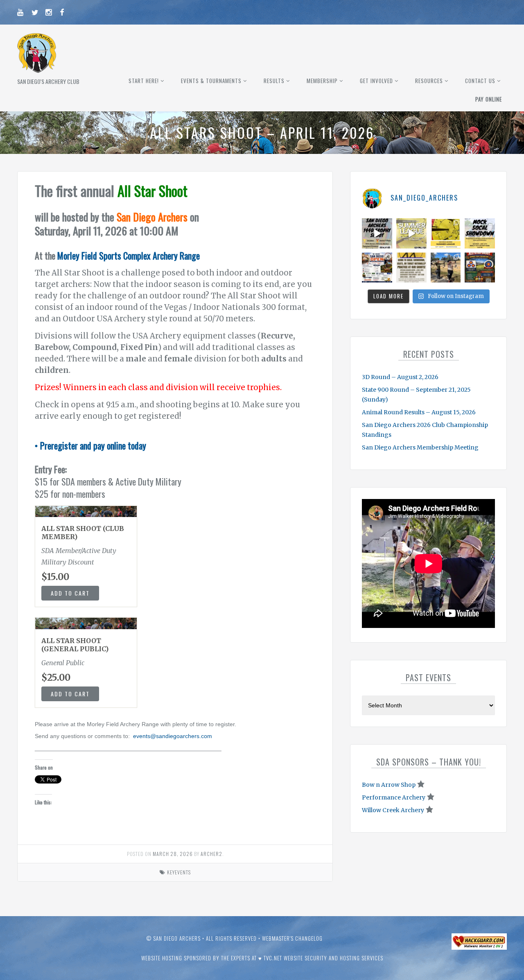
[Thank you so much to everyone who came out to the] (446, 268)
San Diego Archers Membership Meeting (420, 447)
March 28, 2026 (173, 853)
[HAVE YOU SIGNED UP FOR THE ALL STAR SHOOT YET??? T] (480, 268)
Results (274, 81)
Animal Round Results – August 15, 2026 (419, 412)
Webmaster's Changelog (292, 938)
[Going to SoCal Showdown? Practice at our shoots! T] (411, 268)
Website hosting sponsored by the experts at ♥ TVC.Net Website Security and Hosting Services (262, 958)
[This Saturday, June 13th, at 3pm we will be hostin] (480, 233)
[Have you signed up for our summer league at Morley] (411, 233)
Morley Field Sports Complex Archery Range (128, 255)
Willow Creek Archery (393, 810)
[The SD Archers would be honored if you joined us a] (446, 233)
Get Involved (376, 81)
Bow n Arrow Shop (389, 784)
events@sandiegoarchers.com (172, 736)
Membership (322, 81)
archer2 (211, 853)
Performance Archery (393, 797)
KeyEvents (179, 872)
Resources (429, 81)
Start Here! (144, 81)
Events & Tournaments (211, 81)
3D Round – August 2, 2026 (400, 377)
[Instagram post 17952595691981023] (377, 268)
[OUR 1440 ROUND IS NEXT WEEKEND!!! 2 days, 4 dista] (377, 233)
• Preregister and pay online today (90, 445)
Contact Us (480, 81)
